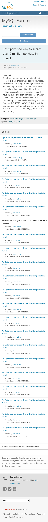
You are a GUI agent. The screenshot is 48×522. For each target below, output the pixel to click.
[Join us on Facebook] (5, 490)
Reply (11, 122)
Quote (18, 122)
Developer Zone (10, 13)
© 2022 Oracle (21, 509)
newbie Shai (17, 144)
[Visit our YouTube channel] (15, 490)
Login (35, 5)
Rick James (16, 185)
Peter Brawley (17, 157)
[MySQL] (8, 6)
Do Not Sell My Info (16, 514)
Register (43, 5)
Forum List (7, 25)
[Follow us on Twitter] (10, 490)
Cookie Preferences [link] (16, 517)
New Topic (24, 41)
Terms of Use (30, 514)
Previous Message (16, 119)
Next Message (31, 119)
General (18, 25)
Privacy (5, 514)
